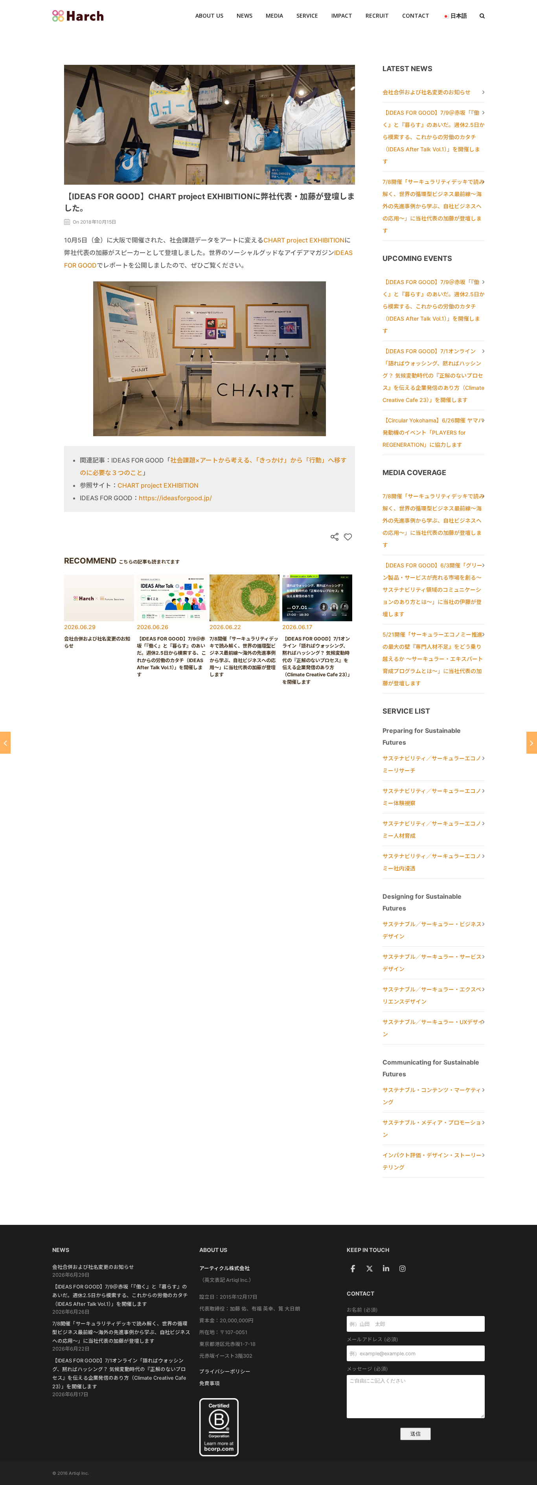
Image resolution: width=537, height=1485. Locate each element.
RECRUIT (377, 15)
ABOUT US (209, 15)
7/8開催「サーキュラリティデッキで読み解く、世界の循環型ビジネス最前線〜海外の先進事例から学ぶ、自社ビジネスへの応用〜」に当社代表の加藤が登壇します (433, 206)
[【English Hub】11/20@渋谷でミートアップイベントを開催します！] (531, 743)
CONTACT (415, 15)
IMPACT (341, 15)
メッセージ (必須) (367, 1369)
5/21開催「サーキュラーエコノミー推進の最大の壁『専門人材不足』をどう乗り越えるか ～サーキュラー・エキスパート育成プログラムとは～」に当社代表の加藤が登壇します (433, 659)
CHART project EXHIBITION (303, 240)
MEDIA (274, 15)
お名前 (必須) (362, 1310)
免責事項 (209, 1383)
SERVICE (307, 15)
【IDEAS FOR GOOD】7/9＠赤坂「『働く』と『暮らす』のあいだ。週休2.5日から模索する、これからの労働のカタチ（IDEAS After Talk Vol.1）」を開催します (434, 137)
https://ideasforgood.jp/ (175, 498)
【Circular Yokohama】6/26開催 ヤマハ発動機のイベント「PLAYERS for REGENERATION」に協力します (433, 432)
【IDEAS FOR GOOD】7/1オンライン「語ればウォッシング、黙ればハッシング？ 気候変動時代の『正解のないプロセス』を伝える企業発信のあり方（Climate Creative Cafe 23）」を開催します (433, 375)
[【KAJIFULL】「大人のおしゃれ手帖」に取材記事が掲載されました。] (5, 743)
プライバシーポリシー (224, 1372)
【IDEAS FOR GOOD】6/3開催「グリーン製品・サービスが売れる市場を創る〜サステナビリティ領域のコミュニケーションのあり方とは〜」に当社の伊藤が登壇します (432, 589)
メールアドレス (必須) (372, 1339)
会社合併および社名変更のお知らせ (427, 92)
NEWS (244, 15)
